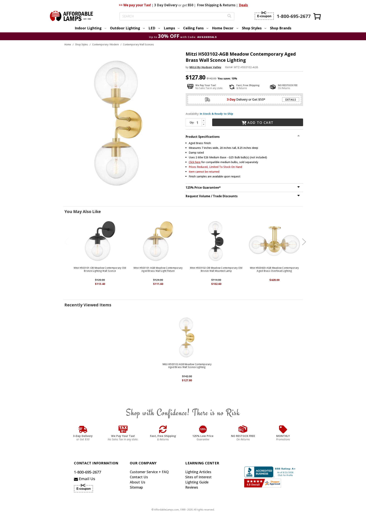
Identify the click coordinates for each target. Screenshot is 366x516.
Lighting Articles (198, 472)
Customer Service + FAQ (149, 472)
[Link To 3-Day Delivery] (82, 429)
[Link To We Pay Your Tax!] (123, 429)
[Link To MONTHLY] (283, 429)
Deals (243, 5)
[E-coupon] (264, 15)
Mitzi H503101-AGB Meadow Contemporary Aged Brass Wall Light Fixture (158, 269)
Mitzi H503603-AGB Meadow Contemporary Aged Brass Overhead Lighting (274, 269)
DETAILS (290, 99)
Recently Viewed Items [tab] (87, 305)
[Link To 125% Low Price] (203, 429)
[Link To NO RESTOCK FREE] (243, 429)
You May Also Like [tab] (82, 211)
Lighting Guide (197, 482)
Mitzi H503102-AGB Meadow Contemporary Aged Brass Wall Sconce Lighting (187, 366)
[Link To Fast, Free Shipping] (162, 429)
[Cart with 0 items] (317, 16)
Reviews (191, 487)
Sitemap (136, 487)
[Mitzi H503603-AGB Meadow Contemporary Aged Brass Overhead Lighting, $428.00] (274, 241)
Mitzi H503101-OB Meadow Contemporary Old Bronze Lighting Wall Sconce (100, 269)
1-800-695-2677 (87, 472)
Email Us (86, 478)
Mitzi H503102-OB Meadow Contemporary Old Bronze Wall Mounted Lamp (216, 269)
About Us (137, 482)
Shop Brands (280, 28)
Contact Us (139, 477)
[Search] (229, 16)
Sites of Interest (198, 477)
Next (304, 242)
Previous (66, 242)
